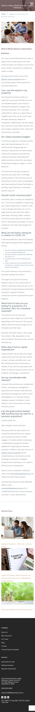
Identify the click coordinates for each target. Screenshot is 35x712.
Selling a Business (7, 665)
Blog (10, 14)
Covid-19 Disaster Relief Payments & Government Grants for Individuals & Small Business (16, 578)
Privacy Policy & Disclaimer (10, 650)
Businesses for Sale (8, 662)
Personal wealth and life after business (17, 609)
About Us (4, 632)
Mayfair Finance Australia (10, 453)
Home (3, 14)
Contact (4, 646)
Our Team (4, 639)
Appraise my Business (8, 669)
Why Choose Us (6, 636)
